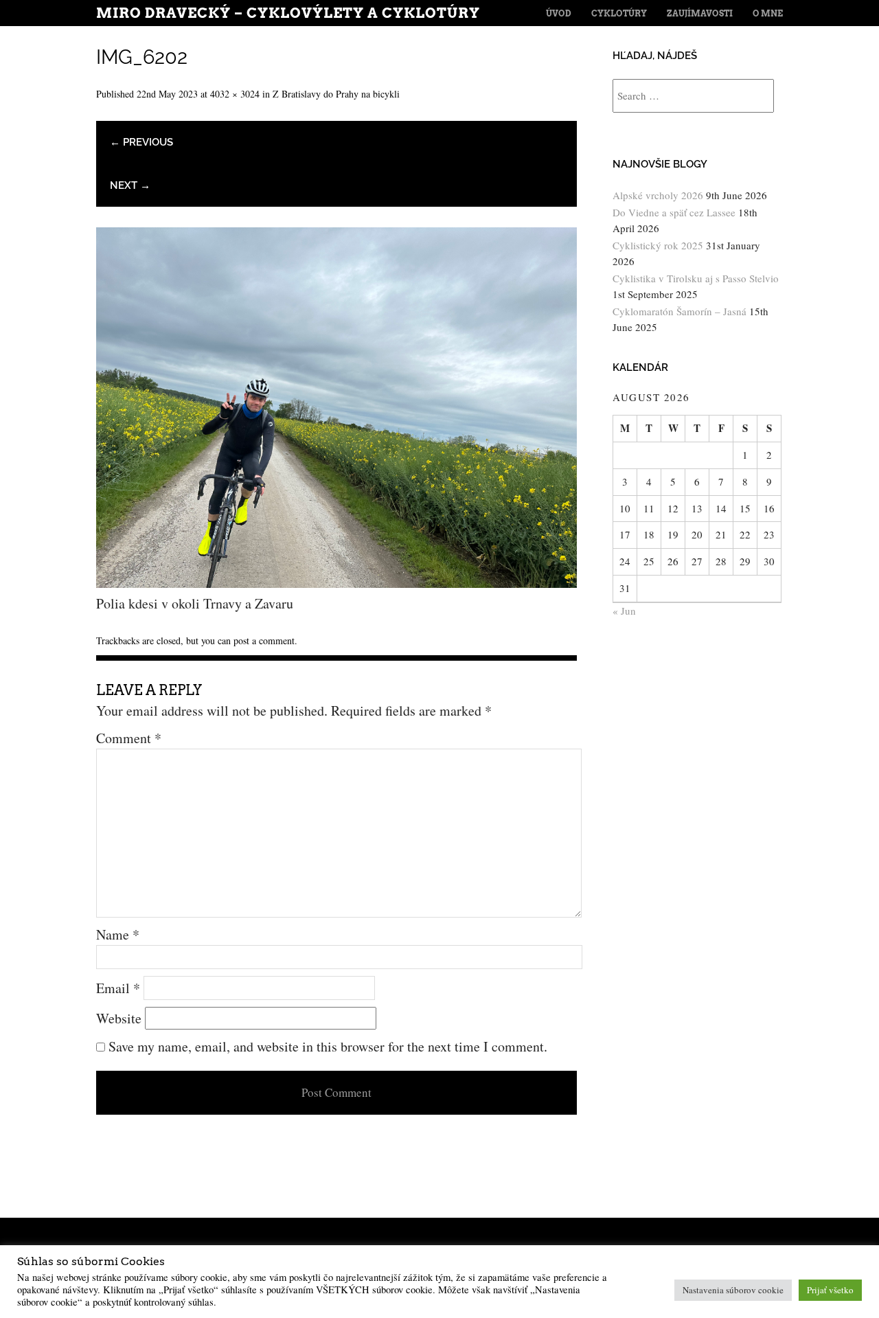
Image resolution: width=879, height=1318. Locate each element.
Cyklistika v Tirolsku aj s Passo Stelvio (696, 278)
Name (117, 934)
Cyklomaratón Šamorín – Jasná (679, 311)
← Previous (141, 142)
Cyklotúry (619, 13)
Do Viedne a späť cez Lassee (674, 212)
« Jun (624, 610)
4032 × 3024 (235, 93)
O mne (768, 13)
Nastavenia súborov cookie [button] (733, 1290)
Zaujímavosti (700, 13)
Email (118, 988)
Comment (128, 738)
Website (118, 1018)
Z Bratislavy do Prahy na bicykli (336, 93)
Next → (130, 185)
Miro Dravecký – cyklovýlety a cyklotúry (288, 13)
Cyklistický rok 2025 (658, 245)
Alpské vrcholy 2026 (658, 195)
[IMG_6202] (336, 582)
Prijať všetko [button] (830, 1290)
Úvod (558, 13)
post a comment (264, 640)
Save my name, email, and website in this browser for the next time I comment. (328, 1046)
